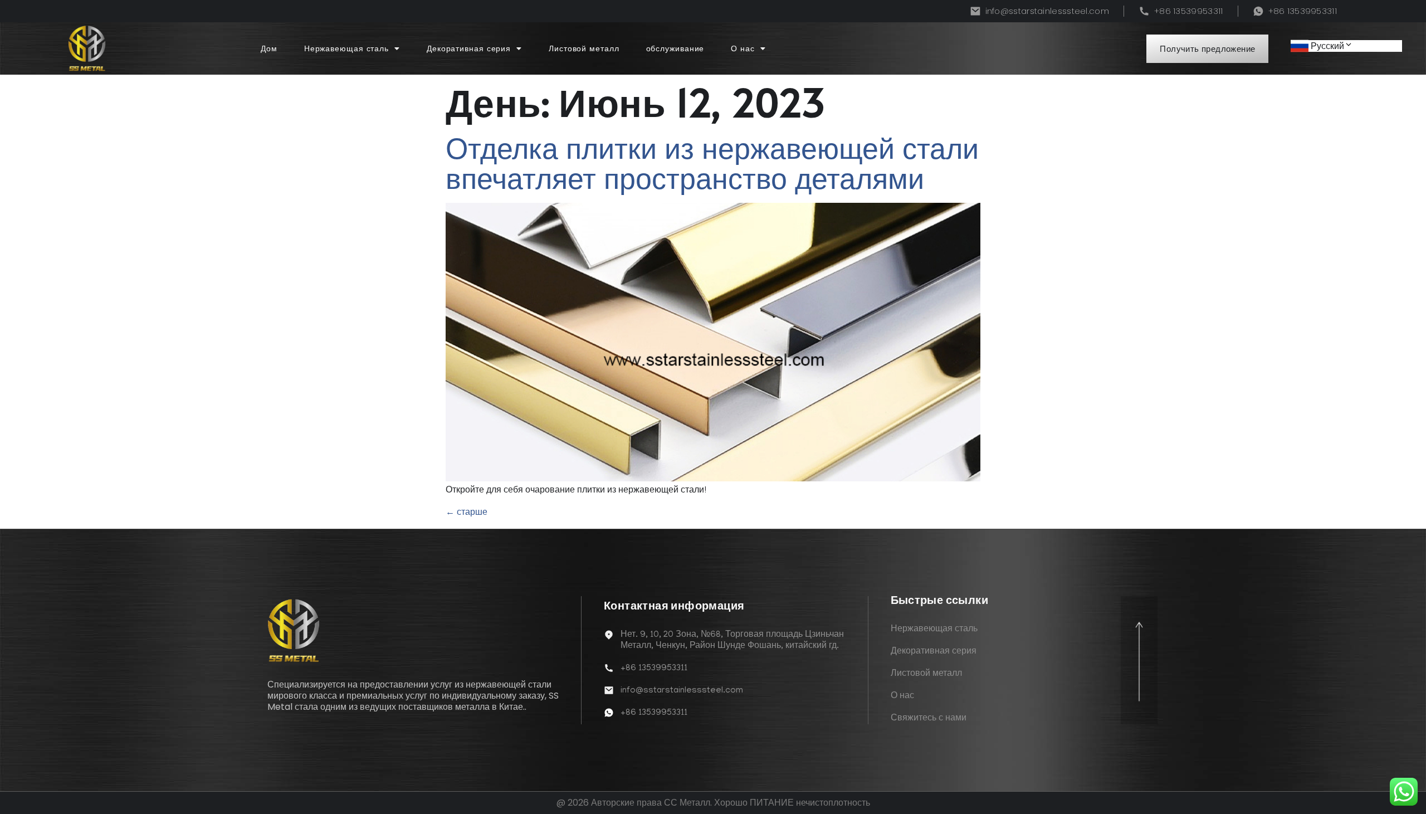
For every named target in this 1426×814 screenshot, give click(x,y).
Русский (1327, 46)
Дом (269, 48)
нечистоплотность (833, 802)
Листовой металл (584, 48)
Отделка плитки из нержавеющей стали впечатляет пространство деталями (712, 163)
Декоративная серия (469, 48)
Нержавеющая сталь (346, 48)
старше (466, 511)
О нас (743, 48)
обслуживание (675, 48)
